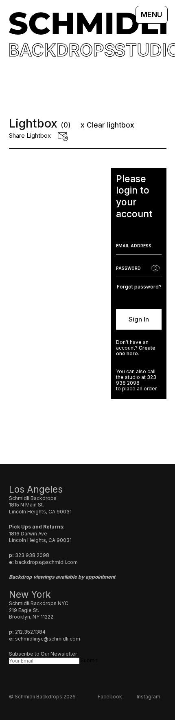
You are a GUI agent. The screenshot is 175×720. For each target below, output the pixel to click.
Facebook (110, 697)
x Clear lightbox (107, 125)
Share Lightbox (30, 135)
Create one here (135, 351)
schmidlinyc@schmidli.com (47, 639)
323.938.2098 (32, 555)
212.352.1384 (30, 632)
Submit (89, 660)
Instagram (148, 697)
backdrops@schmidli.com (46, 562)
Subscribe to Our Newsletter (43, 654)
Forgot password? (139, 287)
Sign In (139, 319)
